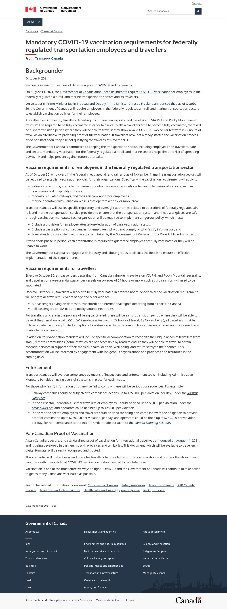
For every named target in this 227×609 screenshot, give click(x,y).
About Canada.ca (82, 600)
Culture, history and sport (99, 558)
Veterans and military (155, 558)
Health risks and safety (100, 490)
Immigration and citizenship (41, 551)
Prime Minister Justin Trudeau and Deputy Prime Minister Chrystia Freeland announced (108, 103)
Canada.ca (32, 31)
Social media (32, 600)
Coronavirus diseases (103, 485)
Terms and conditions (109, 600)
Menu (31, 22)
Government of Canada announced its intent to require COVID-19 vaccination (115, 92)
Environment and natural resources (105, 544)
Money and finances (96, 587)
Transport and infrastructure (60, 490)
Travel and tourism (36, 558)
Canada (30, 490)
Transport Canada (52, 31)
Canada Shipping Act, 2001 (152, 423)
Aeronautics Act (42, 408)
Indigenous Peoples (154, 551)
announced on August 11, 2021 (177, 440)
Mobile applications (56, 600)
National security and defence (101, 551)
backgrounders (154, 490)
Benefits (30, 573)
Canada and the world (97, 580)
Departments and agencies (100, 531)
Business (30, 565)
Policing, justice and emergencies (103, 565)
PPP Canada (186, 485)
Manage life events (154, 573)
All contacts (32, 531)
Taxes (28, 587)
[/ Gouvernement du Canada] (53, 10)
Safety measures (133, 485)
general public (129, 490)
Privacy (130, 600)
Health (29, 580)
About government (154, 531)
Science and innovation (156, 544)
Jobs (27, 544)
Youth (146, 565)
